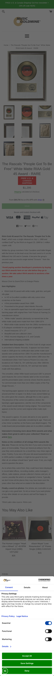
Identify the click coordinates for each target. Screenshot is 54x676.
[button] (5, 671)
